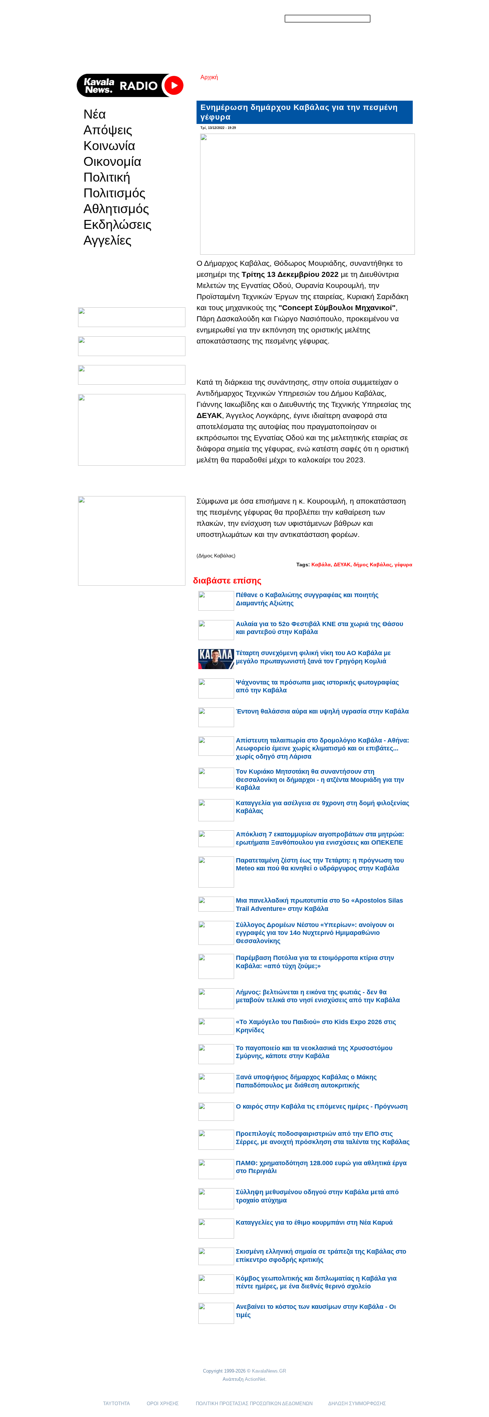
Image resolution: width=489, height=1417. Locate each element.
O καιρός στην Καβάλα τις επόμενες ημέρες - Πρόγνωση (322, 1106)
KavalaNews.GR (269, 1371)
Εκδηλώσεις (117, 224)
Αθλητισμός (116, 208)
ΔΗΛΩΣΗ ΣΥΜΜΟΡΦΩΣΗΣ (357, 1403)
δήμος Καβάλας (372, 564)
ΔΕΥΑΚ (342, 564)
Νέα (94, 114)
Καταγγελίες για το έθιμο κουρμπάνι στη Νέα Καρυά (314, 1222)
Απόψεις (107, 130)
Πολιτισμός (114, 193)
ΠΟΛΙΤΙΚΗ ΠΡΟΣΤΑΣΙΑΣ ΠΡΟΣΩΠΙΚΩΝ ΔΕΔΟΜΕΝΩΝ (254, 1403)
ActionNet (255, 1379)
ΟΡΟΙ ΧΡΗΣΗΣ (163, 1403)
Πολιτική (106, 177)
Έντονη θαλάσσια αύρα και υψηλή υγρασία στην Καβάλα (322, 711)
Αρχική (209, 77)
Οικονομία (112, 161)
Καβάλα (321, 564)
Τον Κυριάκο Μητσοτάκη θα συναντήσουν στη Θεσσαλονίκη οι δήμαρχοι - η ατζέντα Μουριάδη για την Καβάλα (320, 779)
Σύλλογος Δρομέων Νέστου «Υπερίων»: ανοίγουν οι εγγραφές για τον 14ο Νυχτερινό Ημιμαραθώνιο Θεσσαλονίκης (315, 933)
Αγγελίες (107, 240)
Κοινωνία (109, 145)
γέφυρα (403, 564)
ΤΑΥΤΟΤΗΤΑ (116, 1403)
